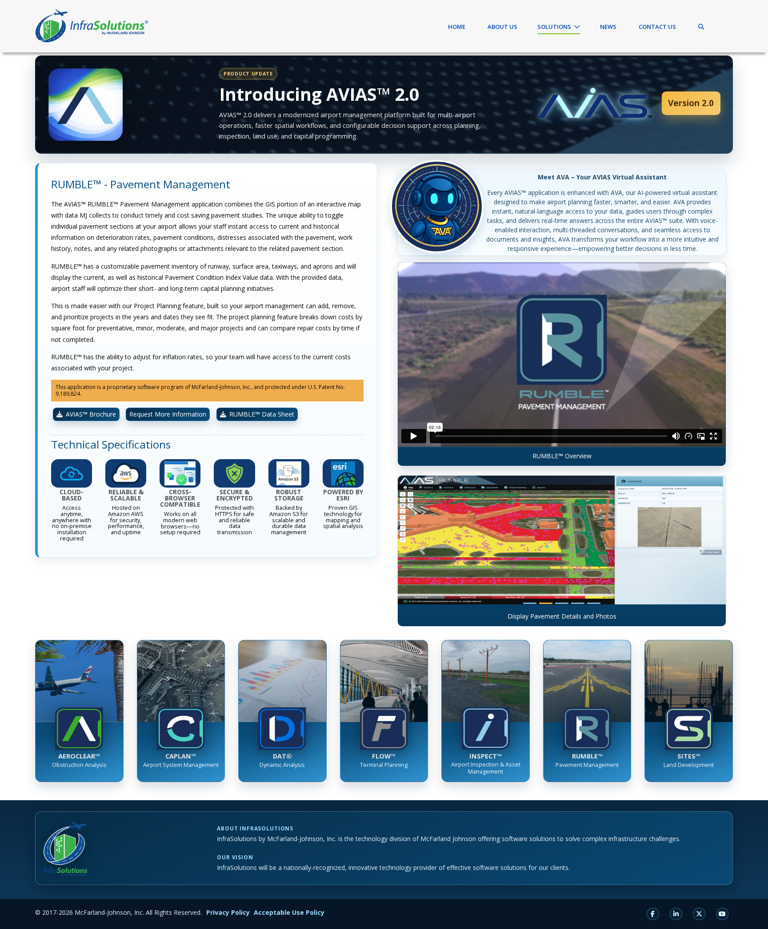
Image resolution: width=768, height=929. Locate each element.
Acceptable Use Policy (289, 912)
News (608, 27)
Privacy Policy (228, 912)
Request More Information (167, 414)
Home (456, 27)
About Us (502, 27)
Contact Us (657, 27)
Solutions (554, 27)
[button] (422, 551)
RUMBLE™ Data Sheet (261, 414)
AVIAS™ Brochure (91, 414)
